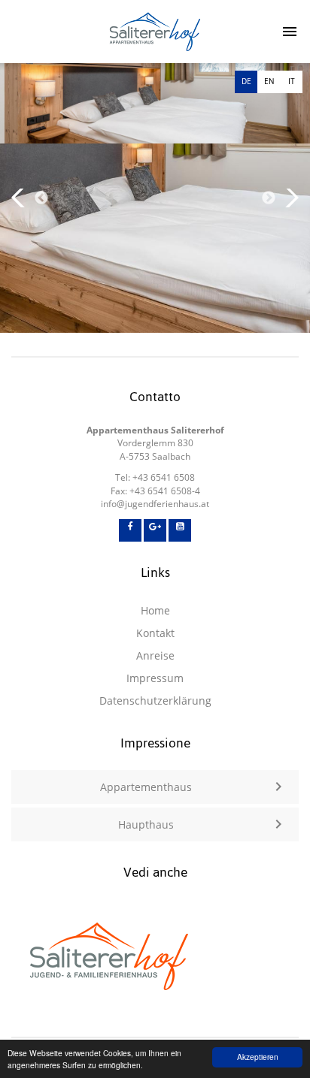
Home (155, 610)
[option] (155, 198)
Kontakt (155, 633)
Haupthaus (146, 824)
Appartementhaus (146, 787)
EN (269, 81)
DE (246, 81)
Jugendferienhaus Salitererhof (155, 31)
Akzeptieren (257, 1056)
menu (284, 31)
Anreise (155, 655)
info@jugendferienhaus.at (155, 503)
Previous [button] (41, 198)
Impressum (155, 678)
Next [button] (269, 198)
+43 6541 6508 (163, 477)
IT (291, 81)
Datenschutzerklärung (155, 700)
